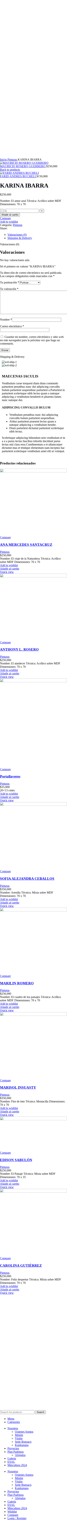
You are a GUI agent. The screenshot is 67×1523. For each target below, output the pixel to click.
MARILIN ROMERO (17, 983)
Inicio (3, 159)
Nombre (6, 319)
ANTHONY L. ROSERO (19, 649)
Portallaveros (10, 776)
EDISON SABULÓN (16, 1160)
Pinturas (12, 159)
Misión (19, 1435)
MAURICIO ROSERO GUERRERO (23, 166)
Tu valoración (9, 288)
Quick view (7, 572)
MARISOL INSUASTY (18, 1087)
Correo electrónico (12, 326)
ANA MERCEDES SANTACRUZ (26, 545)
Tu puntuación (9, 282)
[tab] (37, 234)
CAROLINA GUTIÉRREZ (21, 1265)
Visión (19, 1438)
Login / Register (16, 1518)
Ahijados (20, 1455)
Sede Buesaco (23, 1441)
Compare (12, 1514)
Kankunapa (21, 1445)
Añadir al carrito (9, 214)
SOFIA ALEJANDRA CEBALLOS (27, 879)
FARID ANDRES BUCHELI (18, 176)
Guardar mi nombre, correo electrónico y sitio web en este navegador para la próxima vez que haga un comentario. (32, 340)
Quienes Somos (24, 1431)
